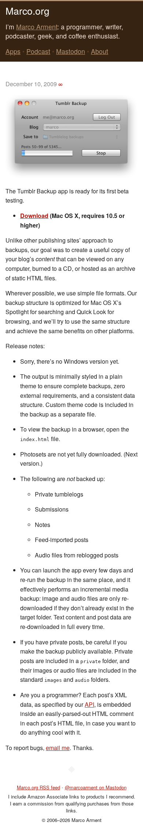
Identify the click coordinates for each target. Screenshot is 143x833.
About (99, 51)
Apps (13, 51)
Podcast (38, 51)
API (89, 704)
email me (58, 747)
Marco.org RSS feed (38, 787)
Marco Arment (36, 26)
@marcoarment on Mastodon (95, 787)
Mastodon (70, 51)
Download (34, 215)
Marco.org (28, 10)
